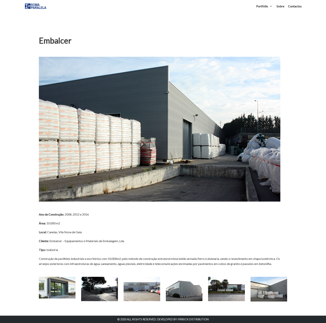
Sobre (280, 6)
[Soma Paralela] (35, 6)
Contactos (295, 6)
